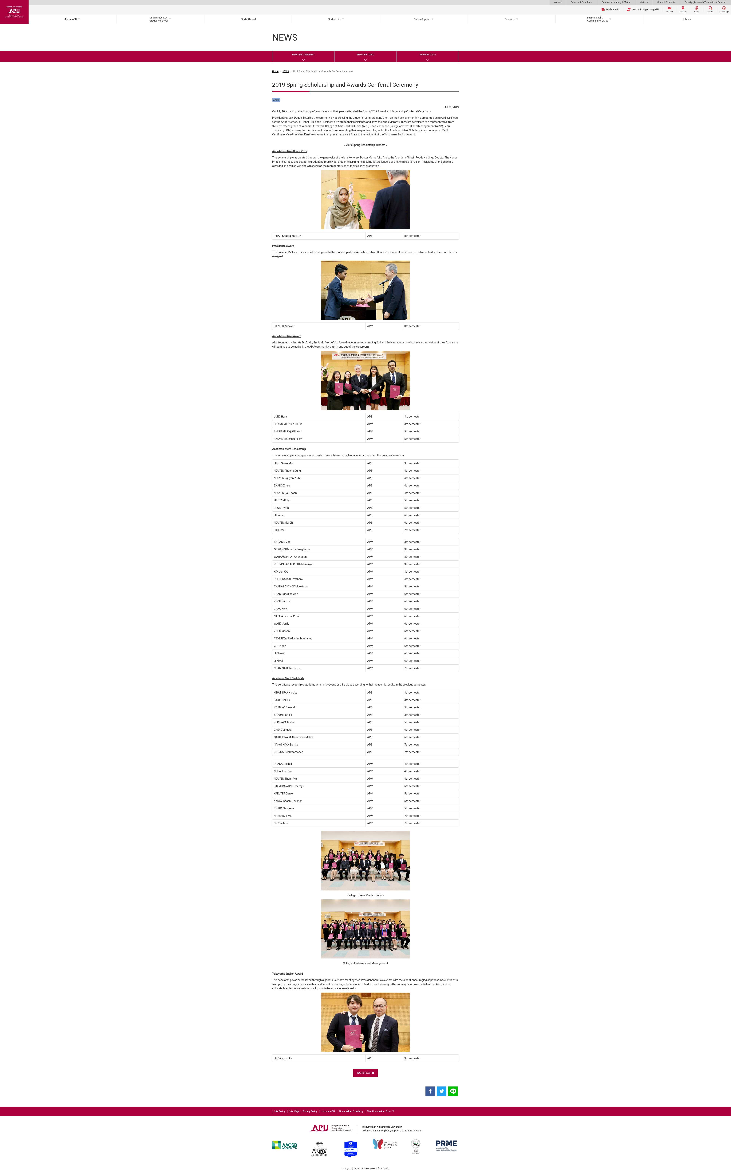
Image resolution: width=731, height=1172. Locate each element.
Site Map (294, 1111)
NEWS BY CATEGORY (303, 54)
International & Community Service (597, 19)
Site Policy (279, 1111)
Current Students (666, 2)
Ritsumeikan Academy (351, 1111)
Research (510, 19)
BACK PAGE (364, 1072)
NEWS (286, 71)
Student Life (334, 19)
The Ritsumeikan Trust (379, 1111)
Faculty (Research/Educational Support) (705, 2)
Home (275, 71)
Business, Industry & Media (616, 2)
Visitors (644, 2)
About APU (71, 19)
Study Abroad (248, 19)
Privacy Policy (310, 1111)
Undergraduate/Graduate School (158, 19)
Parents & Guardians (581, 2)
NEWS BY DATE (428, 54)
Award (276, 100)
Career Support (422, 19)
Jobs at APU (328, 1111)
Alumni (558, 2)
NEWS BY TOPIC (365, 54)
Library (687, 19)
